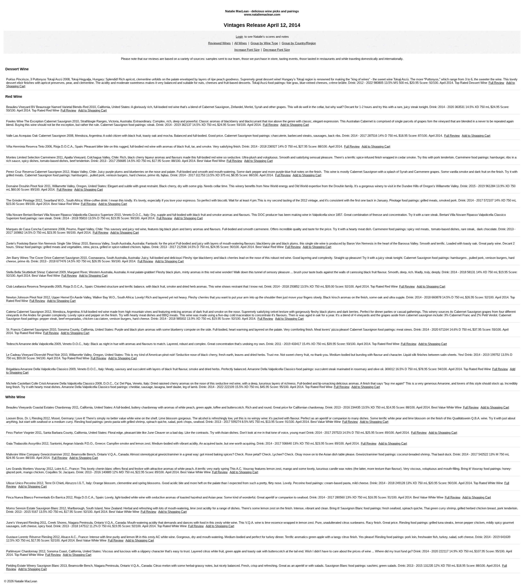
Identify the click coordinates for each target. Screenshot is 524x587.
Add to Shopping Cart (92, 110)
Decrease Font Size (276, 49)
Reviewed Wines (219, 43)
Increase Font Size (247, 49)
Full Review (496, 82)
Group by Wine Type (264, 43)
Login (239, 36)
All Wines (240, 43)
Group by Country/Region (299, 43)
